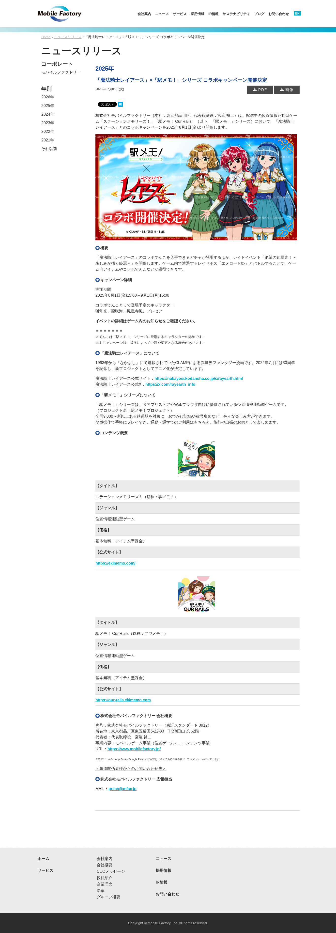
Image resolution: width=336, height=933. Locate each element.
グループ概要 (108, 897)
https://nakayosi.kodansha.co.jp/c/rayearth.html (198, 378)
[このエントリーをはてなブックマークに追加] (120, 104)
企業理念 (104, 884)
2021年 (47, 140)
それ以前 (49, 149)
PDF (262, 90)
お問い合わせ (278, 14)
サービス (180, 14)
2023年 (47, 123)
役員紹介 (104, 878)
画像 (289, 90)
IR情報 (213, 14)
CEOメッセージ (111, 871)
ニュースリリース (67, 37)
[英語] (297, 12)
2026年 (47, 97)
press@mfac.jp (122, 789)
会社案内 (144, 14)
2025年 (47, 106)
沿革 (101, 890)
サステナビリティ (236, 14)
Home (46, 37)
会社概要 (104, 865)
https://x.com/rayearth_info (170, 384)
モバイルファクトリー (61, 72)
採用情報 (197, 14)
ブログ (259, 14)
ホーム (43, 859)
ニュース (162, 14)
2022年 (47, 131)
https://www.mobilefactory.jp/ (134, 749)
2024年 (47, 114)
